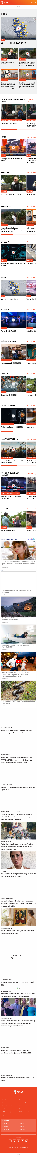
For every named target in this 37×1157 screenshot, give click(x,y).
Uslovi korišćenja (23, 1103)
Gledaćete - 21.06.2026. (9, 395)
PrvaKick (21, 1123)
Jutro (3, 155)
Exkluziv (4, 59)
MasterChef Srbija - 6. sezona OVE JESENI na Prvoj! (12, 461)
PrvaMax (5, 1126)
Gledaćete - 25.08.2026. (9, 123)
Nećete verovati (6, 360)
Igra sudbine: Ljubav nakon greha (11, 120)
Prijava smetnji (23, 1106)
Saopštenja (22, 1109)
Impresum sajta (23, 1099)
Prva (4, 1103)
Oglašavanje (6, 1115)
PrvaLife (21, 1126)
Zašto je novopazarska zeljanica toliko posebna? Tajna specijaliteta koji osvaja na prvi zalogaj (8, 85)
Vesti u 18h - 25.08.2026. (14, 43)
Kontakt (4, 1099)
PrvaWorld (6, 1129)
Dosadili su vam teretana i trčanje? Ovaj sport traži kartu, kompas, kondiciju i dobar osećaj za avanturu (27, 85)
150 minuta (23, 59)
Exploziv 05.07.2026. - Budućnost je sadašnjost (13, 264)
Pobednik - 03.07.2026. (8, 331)
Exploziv (4, 260)
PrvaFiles (22, 1129)
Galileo (4, 392)
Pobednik (4, 328)
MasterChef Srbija (7, 458)
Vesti (3, 40)
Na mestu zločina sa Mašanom (10, 493)
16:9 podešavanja (7, 1112)
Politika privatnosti (24, 1112)
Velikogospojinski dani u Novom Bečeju (11, 159)
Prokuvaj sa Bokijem (7, 424)
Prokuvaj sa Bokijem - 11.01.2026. (12, 427)
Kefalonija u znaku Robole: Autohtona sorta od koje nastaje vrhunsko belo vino (27, 63)
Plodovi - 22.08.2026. (8, 530)
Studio (4, 1109)
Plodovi (4, 527)
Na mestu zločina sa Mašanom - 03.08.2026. (11, 497)
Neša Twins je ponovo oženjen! (7, 62)
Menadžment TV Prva (8, 1106)
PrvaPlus (5, 1123)
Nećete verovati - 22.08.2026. (11, 363)
